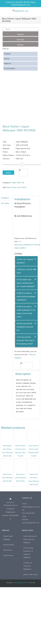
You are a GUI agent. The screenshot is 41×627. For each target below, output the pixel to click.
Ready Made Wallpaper (8, 537)
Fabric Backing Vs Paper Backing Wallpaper (30, 539)
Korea (20, 45)
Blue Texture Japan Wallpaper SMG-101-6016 (20, 478)
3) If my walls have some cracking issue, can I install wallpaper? (26, 283)
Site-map (32, 582)
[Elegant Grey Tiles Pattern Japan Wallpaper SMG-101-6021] (33, 460)
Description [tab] (5, 203)
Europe (20, 40)
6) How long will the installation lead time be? (25, 327)
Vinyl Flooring (8, 555)
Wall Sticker (7, 550)
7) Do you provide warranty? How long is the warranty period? (25, 340)
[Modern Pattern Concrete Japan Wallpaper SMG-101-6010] (20, 432)
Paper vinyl (16, 187)
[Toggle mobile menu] (37, 10)
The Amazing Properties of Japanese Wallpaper (28, 552)
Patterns (7, 64)
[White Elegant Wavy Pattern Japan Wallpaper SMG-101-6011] (7, 432)
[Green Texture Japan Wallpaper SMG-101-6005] (7, 460)
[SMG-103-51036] (20, 100)
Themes (7, 54)
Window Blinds (8, 545)
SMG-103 (20, 182)
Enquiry (8, 172)
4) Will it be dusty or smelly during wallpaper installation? (26, 296)
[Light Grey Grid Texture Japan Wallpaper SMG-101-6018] (33, 432)
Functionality (9, 68)
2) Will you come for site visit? (26, 271)
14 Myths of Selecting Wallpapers (27, 566)
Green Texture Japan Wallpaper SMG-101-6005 (7, 478)
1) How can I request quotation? (25, 261)
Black (9, 187)
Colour (7, 59)
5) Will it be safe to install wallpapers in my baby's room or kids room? (26, 312)
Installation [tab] (5, 198)
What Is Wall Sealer (30, 574)
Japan (14, 182)
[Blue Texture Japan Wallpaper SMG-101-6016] (20, 460)
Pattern (24, 187)
